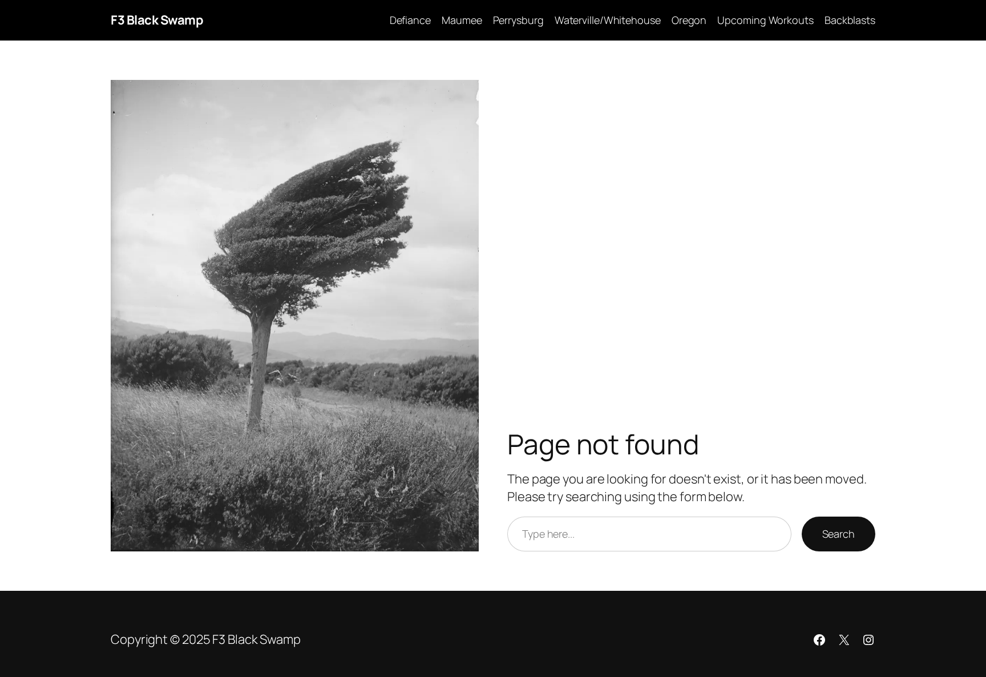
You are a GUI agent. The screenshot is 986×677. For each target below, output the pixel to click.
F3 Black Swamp (157, 20)
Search (838, 534)
